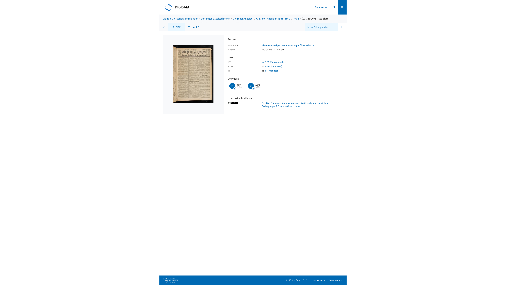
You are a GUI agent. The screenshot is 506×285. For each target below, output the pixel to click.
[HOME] (175, 7)
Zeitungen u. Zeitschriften (215, 18)
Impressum (319, 280)
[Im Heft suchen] (342, 27)
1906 (296, 18)
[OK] (334, 7)
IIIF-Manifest (271, 70)
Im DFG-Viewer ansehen (274, 62)
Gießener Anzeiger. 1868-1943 (273, 18)
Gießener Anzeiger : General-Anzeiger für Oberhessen (288, 45)
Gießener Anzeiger (243, 18)
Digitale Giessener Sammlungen (180, 18)
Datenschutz (336, 280)
